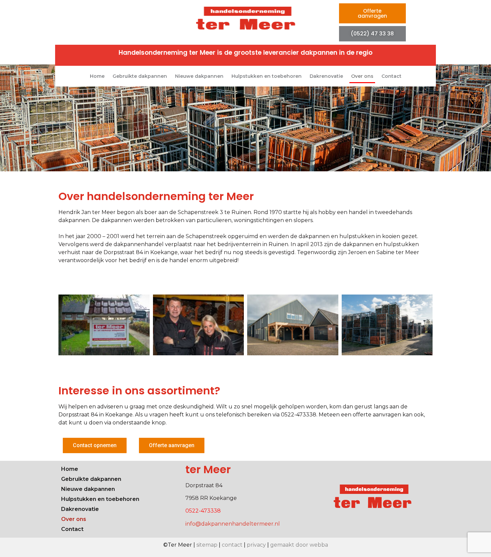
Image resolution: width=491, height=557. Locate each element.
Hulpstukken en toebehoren (266, 76)
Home (97, 76)
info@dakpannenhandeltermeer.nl (232, 524)
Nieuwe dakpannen (199, 76)
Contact (391, 76)
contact (232, 545)
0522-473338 (203, 511)
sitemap (206, 545)
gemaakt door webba (299, 545)
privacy (256, 545)
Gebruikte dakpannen (140, 76)
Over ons (362, 76)
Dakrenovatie (326, 76)
